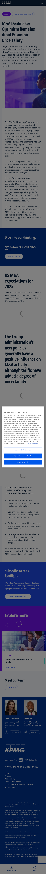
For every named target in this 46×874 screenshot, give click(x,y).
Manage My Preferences (23, 450)
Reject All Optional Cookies (23, 456)
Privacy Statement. (32, 443)
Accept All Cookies (23, 462)
